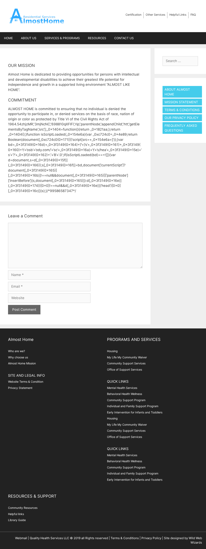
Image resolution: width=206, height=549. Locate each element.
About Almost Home (177, 91)
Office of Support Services (124, 369)
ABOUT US (28, 38)
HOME (8, 38)
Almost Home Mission (22, 363)
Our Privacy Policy (182, 118)
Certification (133, 14)
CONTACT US (124, 38)
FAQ (193, 14)
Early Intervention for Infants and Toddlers (134, 412)
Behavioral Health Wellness (124, 394)
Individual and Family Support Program (132, 406)
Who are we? (16, 351)
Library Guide (17, 520)
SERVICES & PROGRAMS (62, 38)
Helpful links (16, 514)
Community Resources (22, 507)
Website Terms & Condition (25, 381)
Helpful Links (177, 14)
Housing (112, 351)
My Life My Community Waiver (127, 357)
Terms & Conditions (182, 110)
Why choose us (18, 357)
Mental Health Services (122, 388)
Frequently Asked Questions (181, 128)
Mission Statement (181, 102)
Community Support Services (126, 363)
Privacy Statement (20, 388)
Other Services (155, 14)
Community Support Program (126, 400)
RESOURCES (97, 38)
